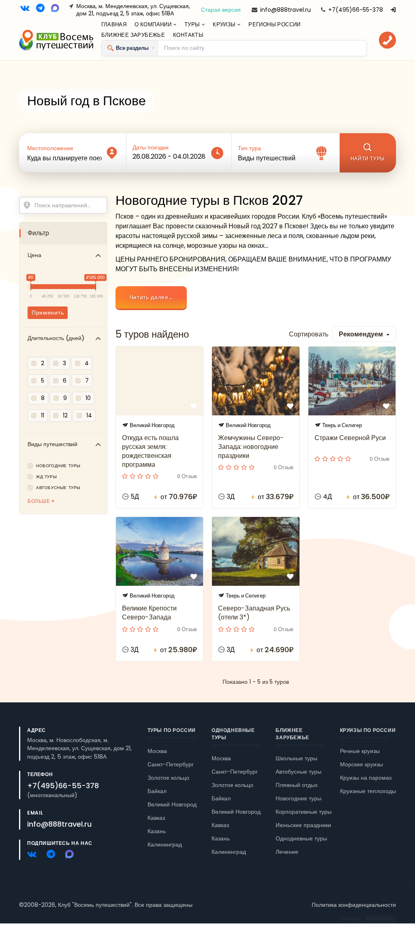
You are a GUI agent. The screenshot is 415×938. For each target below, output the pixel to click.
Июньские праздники (303, 825)
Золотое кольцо (168, 778)
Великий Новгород (172, 804)
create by (366, 918)
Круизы (225, 24)
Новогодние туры (58, 466)
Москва (157, 751)
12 (65, 415)
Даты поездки (151, 147)
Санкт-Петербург (171, 764)
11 (42, 415)
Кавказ (156, 818)
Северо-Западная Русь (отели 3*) (254, 613)
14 (89, 415)
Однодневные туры (301, 838)
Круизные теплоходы (368, 791)
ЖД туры (46, 477)
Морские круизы (361, 764)
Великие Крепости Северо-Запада (149, 613)
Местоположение (50, 148)
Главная (114, 24)
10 (88, 398)
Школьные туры (296, 758)
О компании (154, 24)
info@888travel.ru (285, 9)
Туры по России (172, 730)
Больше (39, 501)
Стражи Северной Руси (350, 437)
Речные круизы (360, 751)
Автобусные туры (58, 488)
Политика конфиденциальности (354, 905)
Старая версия (221, 9)
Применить (48, 312)
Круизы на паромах (366, 778)
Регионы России (274, 24)
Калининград (165, 844)
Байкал (157, 791)
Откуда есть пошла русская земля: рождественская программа (150, 451)
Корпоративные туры (304, 812)
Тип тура (249, 148)
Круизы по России (368, 730)
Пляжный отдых (297, 785)
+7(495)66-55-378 (355, 9)
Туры (192, 24)
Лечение (287, 852)
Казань (157, 831)
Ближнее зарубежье (133, 35)
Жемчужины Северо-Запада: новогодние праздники (251, 446)
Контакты (188, 35)
